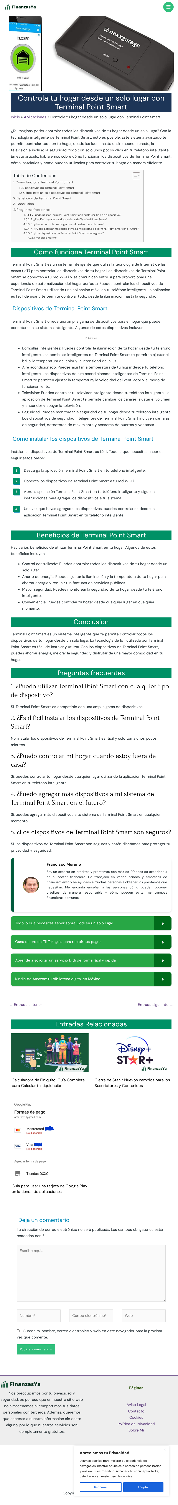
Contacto (136, 1411)
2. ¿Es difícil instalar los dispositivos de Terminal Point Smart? (69, 219)
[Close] (164, 1449)
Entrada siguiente (155, 1004)
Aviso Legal (136, 1404)
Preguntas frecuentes (33, 209)
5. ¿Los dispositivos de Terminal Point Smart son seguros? (67, 233)
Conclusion (25, 204)
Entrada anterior (25, 1004)
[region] (121, 1471)
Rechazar (100, 1487)
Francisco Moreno (46, 237)
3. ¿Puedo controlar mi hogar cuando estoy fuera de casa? (67, 224)
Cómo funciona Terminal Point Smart (44, 182)
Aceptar (143, 1487)
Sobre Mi (136, 1430)
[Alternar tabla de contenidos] (134, 176)
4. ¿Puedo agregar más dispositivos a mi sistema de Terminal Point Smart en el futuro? (85, 229)
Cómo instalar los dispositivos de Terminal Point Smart (61, 193)
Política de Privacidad (136, 1424)
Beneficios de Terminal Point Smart (43, 198)
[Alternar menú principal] (168, 7)
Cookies (136, 1417)
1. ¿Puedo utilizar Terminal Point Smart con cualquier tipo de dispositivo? (75, 215)
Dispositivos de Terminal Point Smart (48, 188)
